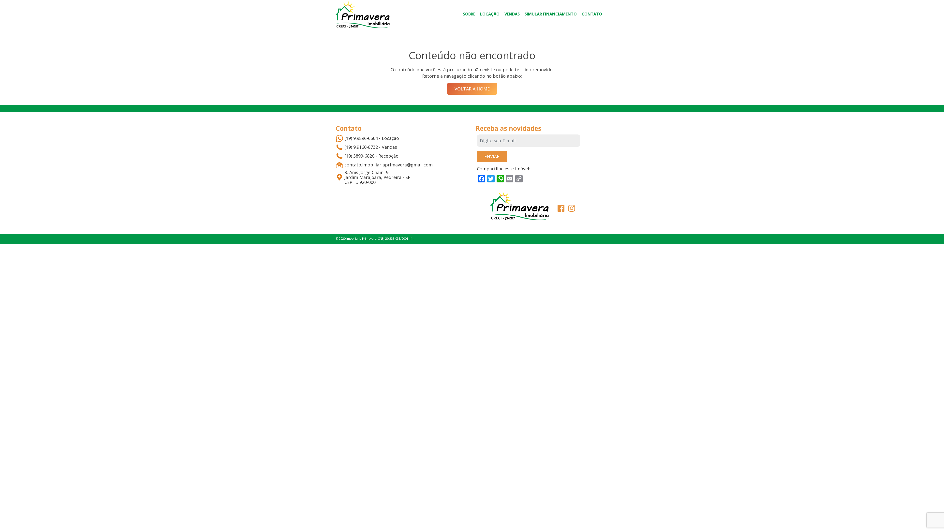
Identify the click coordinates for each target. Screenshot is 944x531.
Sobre (469, 14)
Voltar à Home (472, 89)
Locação (490, 14)
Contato (592, 14)
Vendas (512, 14)
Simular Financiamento (551, 14)
